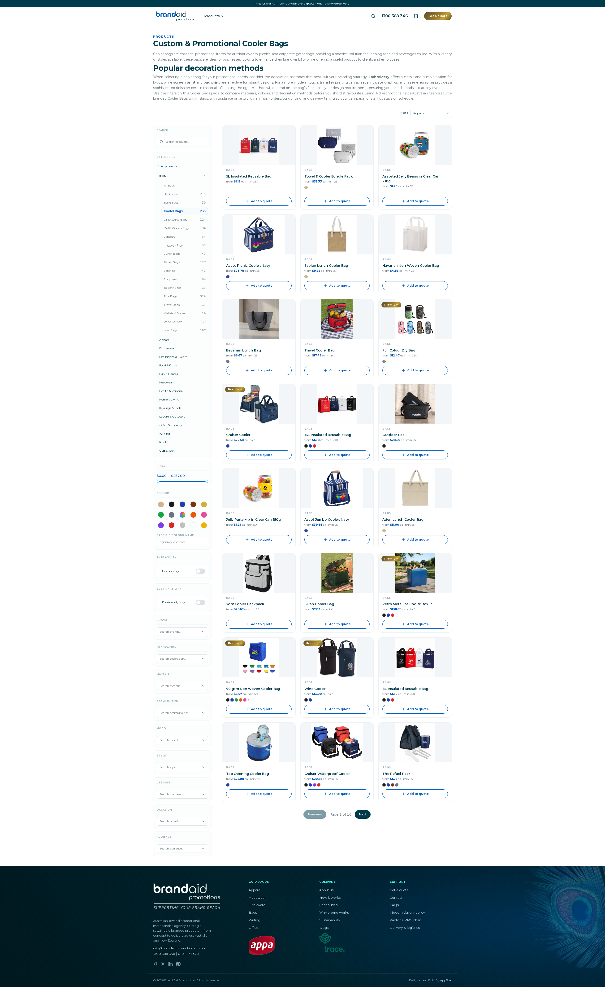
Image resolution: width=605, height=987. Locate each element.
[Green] (161, 515)
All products (169, 166)
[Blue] (182, 504)
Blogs (323, 927)
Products (212, 16)
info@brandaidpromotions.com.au (180, 948)
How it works (330, 897)
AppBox (445, 980)
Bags (253, 912)
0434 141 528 (188, 954)
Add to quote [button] (261, 201)
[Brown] (193, 504)
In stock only (170, 571)
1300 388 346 (394, 16)
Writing (254, 920)
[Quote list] (416, 16)
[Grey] (172, 515)
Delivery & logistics (405, 927)
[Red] (172, 525)
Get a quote (437, 16)
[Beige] (161, 504)
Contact (396, 897)
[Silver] (182, 525)
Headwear (257, 897)
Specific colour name (175, 535)
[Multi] (182, 515)
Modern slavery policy (407, 912)
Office (253, 927)
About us (326, 890)
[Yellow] (204, 525)
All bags (169, 185)
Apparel (255, 890)
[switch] (200, 571)
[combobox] (431, 113)
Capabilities (328, 905)
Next (362, 814)
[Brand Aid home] (175, 16)
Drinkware (257, 905)
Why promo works (334, 912)
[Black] (172, 504)
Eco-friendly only (173, 602)
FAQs (394, 905)
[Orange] (193, 515)
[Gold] (204, 504)
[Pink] (204, 515)
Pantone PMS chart (406, 920)
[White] (193, 525)
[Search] (373, 16)
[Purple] (161, 525)
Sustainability (329, 920)
